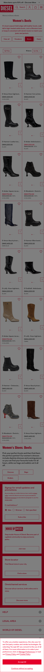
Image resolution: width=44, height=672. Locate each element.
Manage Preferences (27, 652)
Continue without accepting (22, 668)
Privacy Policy (11, 654)
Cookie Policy (25, 654)
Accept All (22, 662)
